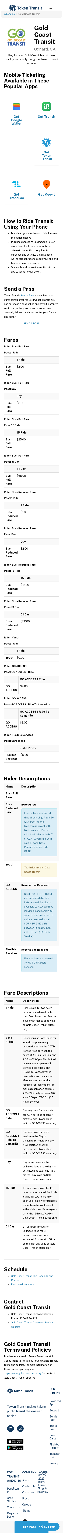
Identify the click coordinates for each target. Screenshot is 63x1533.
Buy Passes (31, 1527)
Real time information (23, 1284)
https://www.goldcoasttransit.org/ (23, 1373)
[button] (51, 8)
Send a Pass (27, 295)
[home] (25, 8)
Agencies (9, 14)
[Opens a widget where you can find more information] (47, 1527)
